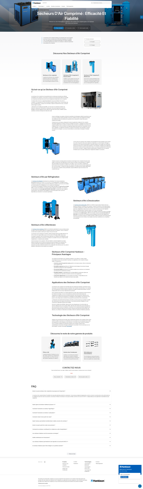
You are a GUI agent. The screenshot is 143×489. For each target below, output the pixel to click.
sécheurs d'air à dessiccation (81, 204)
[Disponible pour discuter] (139, 486)
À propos (97, 461)
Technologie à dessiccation (87, 467)
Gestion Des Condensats (64, 469)
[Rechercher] (92, 3)
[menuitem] (34, 6)
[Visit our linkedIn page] (45, 462)
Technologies (69, 326)
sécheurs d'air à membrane (38, 229)
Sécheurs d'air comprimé (65, 464)
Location (75, 461)
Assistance (76, 463)
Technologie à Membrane (87, 464)
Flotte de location (65, 466)
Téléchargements (99, 463)
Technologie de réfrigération (88, 470)
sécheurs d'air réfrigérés (38, 181)
